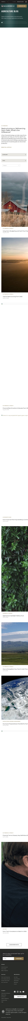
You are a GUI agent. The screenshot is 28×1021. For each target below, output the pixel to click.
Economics (3, 996)
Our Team (16, 977)
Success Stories (17, 978)
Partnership (16, 980)
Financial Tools (4, 1000)
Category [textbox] (5, 154)
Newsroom (16, 982)
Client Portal (3, 968)
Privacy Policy (3, 1017)
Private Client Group (5, 980)
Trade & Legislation (5, 998)
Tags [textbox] (3, 160)
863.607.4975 (20, 1)
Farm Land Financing (5, 977)
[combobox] (14, 154)
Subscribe (19, 958)
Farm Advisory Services (5, 978)
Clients (14, 1)
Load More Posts (14, 944)
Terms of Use (9, 1017)
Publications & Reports (5, 993)
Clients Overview (4, 967)
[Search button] (19, 165)
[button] (4, 970)
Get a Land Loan (4, 982)
